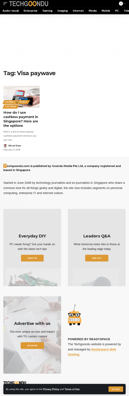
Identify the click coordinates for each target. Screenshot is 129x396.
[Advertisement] (64, 43)
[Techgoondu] (28, 4)
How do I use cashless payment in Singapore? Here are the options (20, 119)
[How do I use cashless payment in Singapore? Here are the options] (21, 97)
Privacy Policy (51, 389)
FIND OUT (97, 258)
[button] (116, 389)
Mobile (23, 102)
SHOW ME (32, 345)
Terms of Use (72, 389)
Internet (10, 102)
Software (10, 106)
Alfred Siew (14, 145)
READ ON (32, 258)
